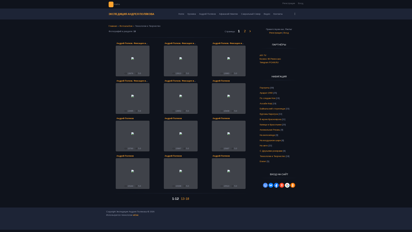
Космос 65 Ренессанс (270, 59)
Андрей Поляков (221, 81)
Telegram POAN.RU (269, 62)
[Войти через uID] (265, 185)
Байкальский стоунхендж (272, 108)
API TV (263, 55)
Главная (113, 26)
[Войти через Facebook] (276, 185)
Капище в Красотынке (270, 124)
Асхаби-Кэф (266, 103)
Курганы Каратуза (269, 114)
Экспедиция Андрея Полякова (131, 14)
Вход (300, 3)
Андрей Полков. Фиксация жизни (134, 43)
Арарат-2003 (266, 93)
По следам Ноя (267, 98)
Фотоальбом (125, 26)
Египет (263, 161)
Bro (134, 62)
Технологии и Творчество (272, 156)
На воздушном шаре (270, 140)
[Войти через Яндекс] (281, 185)
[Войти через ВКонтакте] (270, 185)
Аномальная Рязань (270, 130)
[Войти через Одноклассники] (292, 185)
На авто (264, 145)
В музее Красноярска (270, 119)
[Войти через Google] (287, 185)
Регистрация (288, 3)
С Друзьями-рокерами (271, 151)
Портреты (265, 88)
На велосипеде (267, 135)
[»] (250, 31)
